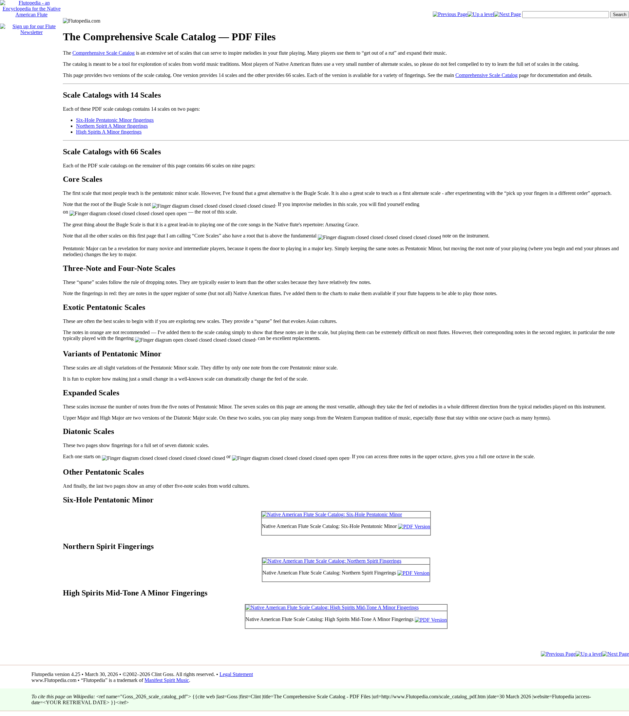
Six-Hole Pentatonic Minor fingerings (115, 120)
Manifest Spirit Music (166, 680)
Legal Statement (236, 674)
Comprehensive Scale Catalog (103, 53)
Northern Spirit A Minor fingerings (112, 126)
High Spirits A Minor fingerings (109, 132)
